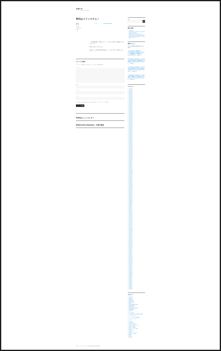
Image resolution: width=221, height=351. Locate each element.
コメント (78, 67)
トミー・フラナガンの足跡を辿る (134, 317)
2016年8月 (130, 233)
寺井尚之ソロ (131, 329)
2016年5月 (130, 236)
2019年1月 (130, 197)
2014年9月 (130, 260)
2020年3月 (130, 180)
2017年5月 (130, 222)
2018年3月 (130, 210)
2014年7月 (130, 263)
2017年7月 (130, 219)
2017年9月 (130, 217)
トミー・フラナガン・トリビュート (135, 316)
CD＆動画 (130, 298)
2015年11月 (131, 243)
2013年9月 (130, 275)
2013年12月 (131, 271)
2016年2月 (130, 240)
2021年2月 (130, 167)
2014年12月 (131, 257)
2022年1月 (130, 155)
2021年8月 (130, 160)
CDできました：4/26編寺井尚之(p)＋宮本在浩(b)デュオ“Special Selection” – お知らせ (136, 53)
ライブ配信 (130, 321)
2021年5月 (130, 164)
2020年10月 (131, 172)
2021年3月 (130, 166)
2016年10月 (131, 230)
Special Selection (132, 305)
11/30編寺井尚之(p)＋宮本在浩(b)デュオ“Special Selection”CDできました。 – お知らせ (136, 62)
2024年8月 (130, 117)
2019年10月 (131, 187)
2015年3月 (130, 253)
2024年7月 (130, 119)
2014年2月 (130, 269)
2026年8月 (131, 88)
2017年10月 (131, 216)
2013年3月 (130, 282)
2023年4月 (130, 137)
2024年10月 (131, 115)
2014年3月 (130, 268)
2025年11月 (131, 99)
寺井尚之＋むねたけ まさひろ (134, 324)
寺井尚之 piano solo (132, 323)
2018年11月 (131, 200)
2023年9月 (130, 131)
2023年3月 (130, 138)
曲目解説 (130, 334)
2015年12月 (131, 242)
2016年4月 (130, 237)
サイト (77, 96)
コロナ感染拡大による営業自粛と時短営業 (136, 314)
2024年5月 (130, 121)
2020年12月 (131, 170)
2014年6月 (130, 264)
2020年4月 (130, 179)
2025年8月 (130, 103)
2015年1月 (130, 256)
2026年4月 (131, 93)
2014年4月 (130, 266)
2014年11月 (131, 258)
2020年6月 (131, 177)
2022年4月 (130, 151)
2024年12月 (131, 113)
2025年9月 (131, 102)
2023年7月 (130, 133)
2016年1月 (130, 241)
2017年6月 (130, 220)
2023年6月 (130, 134)
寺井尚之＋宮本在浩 (132, 326)
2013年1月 (130, 285)
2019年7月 (130, 190)
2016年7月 (130, 234)
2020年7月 (130, 176)
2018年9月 (130, 202)
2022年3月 (130, 153)
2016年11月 (131, 229)
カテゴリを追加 (131, 312)
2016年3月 (130, 239)
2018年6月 (130, 206)
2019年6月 (130, 191)
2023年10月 (131, 130)
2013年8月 (130, 276)
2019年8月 (130, 189)
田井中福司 (130, 337)
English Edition (131, 301)
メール (77, 90)
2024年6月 (131, 120)
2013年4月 (130, 281)
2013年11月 (131, 273)
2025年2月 (130, 110)
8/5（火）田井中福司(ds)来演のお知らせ (135, 46)
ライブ (130, 320)
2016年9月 (130, 231)
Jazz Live (130, 303)
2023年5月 (130, 136)
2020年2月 (130, 182)
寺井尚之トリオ (131, 331)
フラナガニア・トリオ (132, 318)
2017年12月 (131, 213)
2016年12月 (131, 228)
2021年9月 (130, 159)
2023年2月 (130, 139)
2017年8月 (130, 218)
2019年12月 (131, 184)
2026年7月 (131, 90)
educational (131, 300)
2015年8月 (130, 247)
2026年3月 (130, 94)
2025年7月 (130, 104)
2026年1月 (130, 97)
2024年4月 (130, 122)
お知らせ (79, 9)
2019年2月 (130, 196)
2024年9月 (131, 116)
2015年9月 (130, 246)
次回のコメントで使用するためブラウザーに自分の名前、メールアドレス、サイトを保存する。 (94, 102)
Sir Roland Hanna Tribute (133, 304)
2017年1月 (130, 227)
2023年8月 (130, 132)
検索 (128, 19)
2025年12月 (131, 98)
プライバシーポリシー (83, 345)
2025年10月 (131, 101)
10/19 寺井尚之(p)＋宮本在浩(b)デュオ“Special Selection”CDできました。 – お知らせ (136, 78)
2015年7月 (130, 248)
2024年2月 (130, 125)
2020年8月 (130, 174)
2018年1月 (130, 212)
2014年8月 (130, 262)
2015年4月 (130, 252)
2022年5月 (130, 150)
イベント (130, 311)
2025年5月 (130, 107)
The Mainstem (131, 306)
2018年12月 (131, 199)
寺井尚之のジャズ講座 (132, 333)
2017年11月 (131, 214)
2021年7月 (130, 161)
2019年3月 (130, 195)
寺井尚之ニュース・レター (133, 332)
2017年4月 (130, 223)
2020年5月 (130, 178)
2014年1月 (130, 270)
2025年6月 (131, 105)
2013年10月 (131, 274)
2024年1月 (130, 126)
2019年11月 (131, 185)
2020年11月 (131, 171)
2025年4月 (130, 108)
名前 (77, 84)
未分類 (77, 29)
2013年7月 (130, 277)
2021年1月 (130, 168)
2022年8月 (130, 147)
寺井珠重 (77, 26)
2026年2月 (131, 96)
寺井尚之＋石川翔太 (132, 327)
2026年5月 (131, 92)
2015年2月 (130, 254)
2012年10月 (131, 288)
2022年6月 (131, 149)
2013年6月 (130, 279)
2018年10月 (131, 201)
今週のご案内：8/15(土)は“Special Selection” (137, 35)
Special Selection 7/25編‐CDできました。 (136, 34)
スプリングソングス (132, 315)
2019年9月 (130, 188)
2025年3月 (130, 109)
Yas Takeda (131, 310)
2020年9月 (131, 173)
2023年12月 (131, 127)
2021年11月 (131, 156)
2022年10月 (131, 144)
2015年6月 (130, 250)
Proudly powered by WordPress (94, 345)
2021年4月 (130, 165)
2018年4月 (130, 208)
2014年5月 (130, 265)
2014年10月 (131, 259)
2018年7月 (130, 205)
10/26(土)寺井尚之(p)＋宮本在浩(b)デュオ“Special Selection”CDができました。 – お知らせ (136, 70)
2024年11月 (131, 114)
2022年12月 (131, 142)
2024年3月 (130, 124)
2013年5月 (130, 280)
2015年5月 (130, 251)
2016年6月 (130, 235)
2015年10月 (131, 245)
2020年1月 (130, 183)
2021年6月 (130, 162)
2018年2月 (130, 211)
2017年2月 (130, 225)
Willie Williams (131, 309)
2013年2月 (130, 283)
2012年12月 (131, 286)
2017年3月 (130, 224)
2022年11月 (131, 143)
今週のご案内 (131, 30)
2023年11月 (131, 128)
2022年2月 (130, 154)
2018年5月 (130, 207)
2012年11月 (131, 287)
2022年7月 (130, 148)
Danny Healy (131, 299)
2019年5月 (130, 193)
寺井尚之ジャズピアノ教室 (133, 328)
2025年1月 (130, 111)
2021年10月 (131, 157)
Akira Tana (131, 297)
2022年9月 (131, 145)
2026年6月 (131, 91)
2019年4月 (130, 194)
